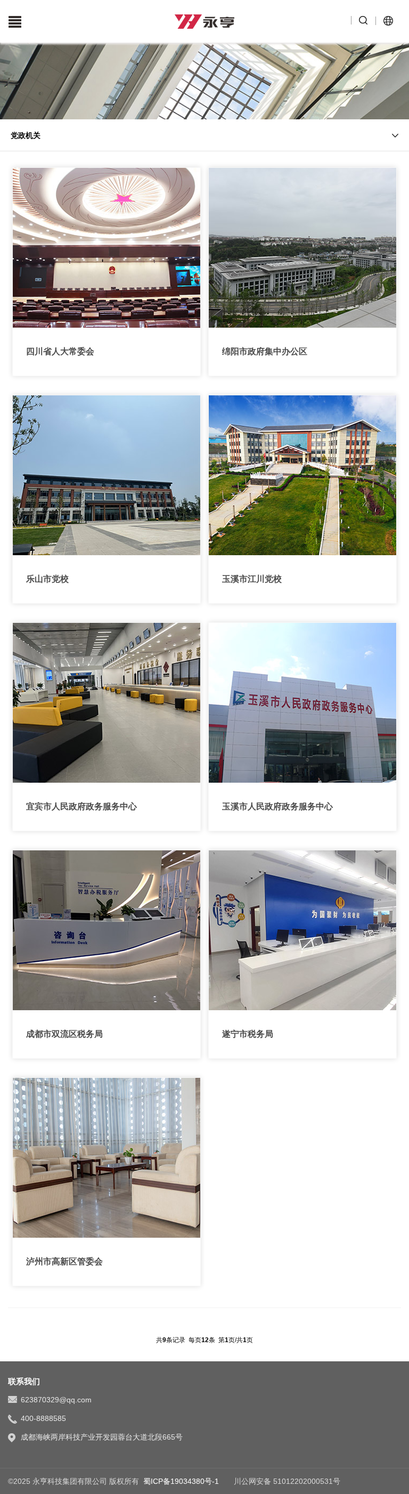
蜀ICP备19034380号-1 (181, 1481)
